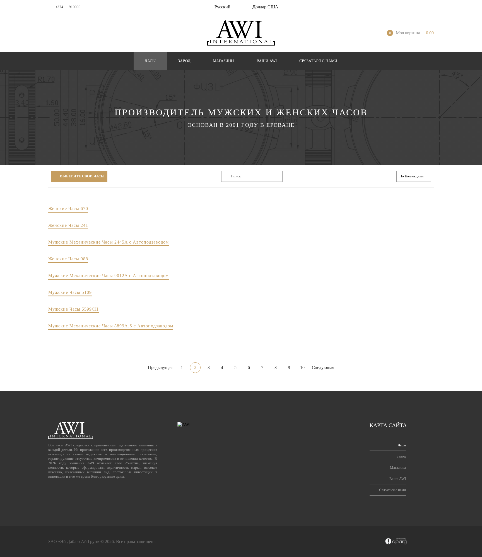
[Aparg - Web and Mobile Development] (396, 541)
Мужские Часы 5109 (70, 292)
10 (302, 367)
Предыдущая (160, 367)
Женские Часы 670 (68, 208)
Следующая (323, 367)
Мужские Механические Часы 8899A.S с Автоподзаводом (110, 325)
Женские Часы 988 (68, 258)
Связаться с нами (392, 490)
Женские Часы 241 (68, 225)
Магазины (398, 467)
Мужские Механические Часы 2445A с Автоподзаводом (108, 242)
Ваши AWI (397, 479)
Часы (402, 445)
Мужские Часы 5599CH (73, 309)
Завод (401, 456)
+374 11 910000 (68, 7)
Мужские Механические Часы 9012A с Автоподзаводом (108, 275)
